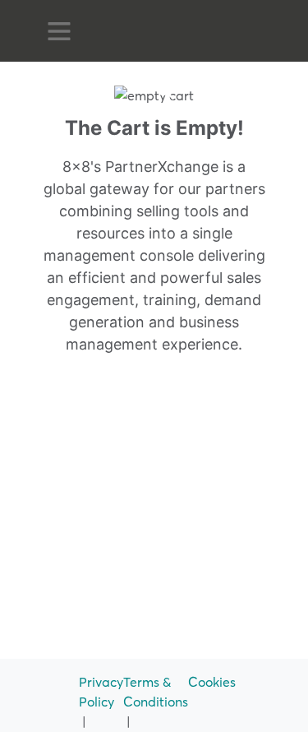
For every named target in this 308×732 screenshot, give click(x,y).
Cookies (212, 682)
